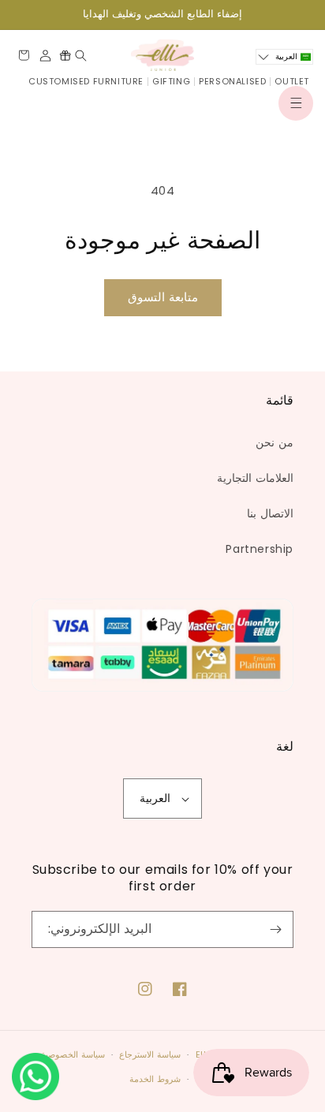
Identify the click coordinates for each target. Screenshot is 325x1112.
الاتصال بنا (270, 513)
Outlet (292, 81)
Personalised (232, 81)
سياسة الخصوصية (73, 1054)
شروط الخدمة (155, 1079)
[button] (295, 103)
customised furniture (86, 81)
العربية (155, 798)
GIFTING (171, 81)
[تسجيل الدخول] (45, 55)
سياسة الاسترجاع (150, 1054)
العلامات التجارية (255, 478)
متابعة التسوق (163, 297)
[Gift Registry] (65, 55)
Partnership (259, 549)
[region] (162, 14)
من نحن (274, 442)
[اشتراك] (275, 929)
